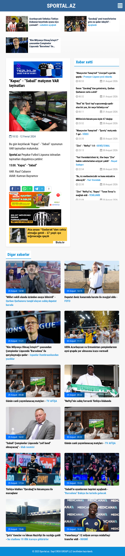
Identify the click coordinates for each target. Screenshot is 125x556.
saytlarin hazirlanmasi (22, 181)
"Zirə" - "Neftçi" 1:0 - (97, 148)
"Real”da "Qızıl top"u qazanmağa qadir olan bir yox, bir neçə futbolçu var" (97, 107)
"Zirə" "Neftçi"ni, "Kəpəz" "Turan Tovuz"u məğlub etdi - (97, 195)
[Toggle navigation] (120, 5)
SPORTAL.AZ (61, 5)
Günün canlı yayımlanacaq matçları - (31, 401)
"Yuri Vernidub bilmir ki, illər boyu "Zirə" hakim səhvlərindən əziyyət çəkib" (97, 163)
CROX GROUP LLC (63, 551)
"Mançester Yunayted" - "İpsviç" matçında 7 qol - (97, 134)
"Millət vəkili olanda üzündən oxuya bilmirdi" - (31, 301)
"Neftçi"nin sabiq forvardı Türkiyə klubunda (87, 401)
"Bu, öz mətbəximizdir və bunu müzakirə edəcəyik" (97, 180)
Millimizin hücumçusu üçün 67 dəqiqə (97, 121)
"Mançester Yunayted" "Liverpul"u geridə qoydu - (97, 77)
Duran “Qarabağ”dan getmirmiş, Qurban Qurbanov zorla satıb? (97, 92)
